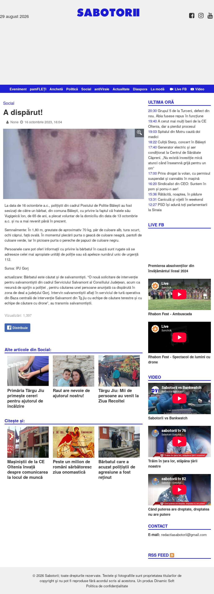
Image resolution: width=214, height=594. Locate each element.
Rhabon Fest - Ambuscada (170, 313)
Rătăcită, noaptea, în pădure (180, 194)
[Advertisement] (107, 51)
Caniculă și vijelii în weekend (180, 199)
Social (86, 89)
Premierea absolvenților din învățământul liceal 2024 (171, 268)
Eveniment (18, 89)
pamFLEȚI (38, 89)
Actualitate (121, 89)
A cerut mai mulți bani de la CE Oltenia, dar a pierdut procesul (177, 123)
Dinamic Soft (164, 580)
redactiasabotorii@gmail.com (184, 534)
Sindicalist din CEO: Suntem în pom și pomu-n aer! (177, 186)
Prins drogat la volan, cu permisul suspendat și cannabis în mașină (179, 175)
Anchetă (56, 89)
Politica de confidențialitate (107, 585)
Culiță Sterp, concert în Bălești (182, 141)
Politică (72, 89)
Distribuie (20, 328)
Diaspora (140, 89)
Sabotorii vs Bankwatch (167, 417)
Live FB (180, 89)
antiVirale (101, 89)
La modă (157, 89)
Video (199, 89)
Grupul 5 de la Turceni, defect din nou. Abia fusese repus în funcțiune (178, 113)
